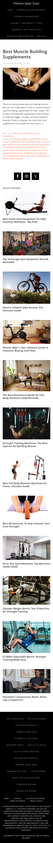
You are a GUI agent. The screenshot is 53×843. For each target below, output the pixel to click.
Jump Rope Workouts (26, 725)
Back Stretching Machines (26, 778)
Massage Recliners (17, 771)
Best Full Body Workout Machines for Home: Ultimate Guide (25, 485)
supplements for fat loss (13, 153)
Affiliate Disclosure (37, 798)
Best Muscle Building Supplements (25, 54)
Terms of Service (20, 801)
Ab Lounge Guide (15, 719)
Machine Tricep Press (27, 765)
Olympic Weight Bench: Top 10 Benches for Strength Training (26, 610)
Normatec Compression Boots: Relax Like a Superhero (25, 698)
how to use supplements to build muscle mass (28, 150)
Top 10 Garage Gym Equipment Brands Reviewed (25, 260)
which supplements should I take (16, 156)
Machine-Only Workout (26, 758)
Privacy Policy (36, 801)
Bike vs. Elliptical (37, 745)
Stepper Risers (38, 771)
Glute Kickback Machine (26, 751)
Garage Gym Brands (26, 791)
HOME (9, 798)
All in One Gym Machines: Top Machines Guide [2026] (26, 565)
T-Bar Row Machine (26, 784)
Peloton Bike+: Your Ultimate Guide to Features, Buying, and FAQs (25, 349)
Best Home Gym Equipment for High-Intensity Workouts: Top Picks (25, 220)
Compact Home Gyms (26, 732)
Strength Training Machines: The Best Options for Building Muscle (25, 444)
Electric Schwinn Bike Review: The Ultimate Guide (23, 309)
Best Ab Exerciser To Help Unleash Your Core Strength (26, 525)
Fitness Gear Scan (26, 3)
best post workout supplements (27, 139)
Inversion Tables (15, 745)
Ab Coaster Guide (37, 719)
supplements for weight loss (35, 153)
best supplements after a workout (36, 142)
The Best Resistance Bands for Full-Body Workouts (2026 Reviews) (24, 396)
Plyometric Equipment (26, 738)
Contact (20, 798)
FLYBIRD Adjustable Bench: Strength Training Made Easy (24, 658)
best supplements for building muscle (18, 144)
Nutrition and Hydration (23, 133)
